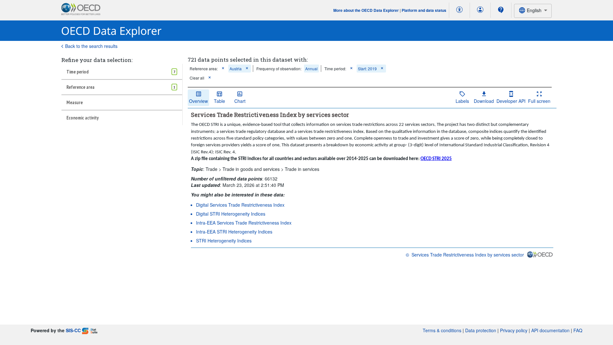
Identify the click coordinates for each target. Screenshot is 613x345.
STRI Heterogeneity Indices (224, 240)
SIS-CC (73, 330)
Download (484, 101)
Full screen (539, 101)
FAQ (577, 330)
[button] (223, 69)
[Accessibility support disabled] (459, 10)
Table (219, 101)
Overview (198, 101)
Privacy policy (513, 330)
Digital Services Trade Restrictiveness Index (240, 205)
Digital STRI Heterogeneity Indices (230, 214)
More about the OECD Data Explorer (366, 10)
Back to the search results (91, 46)
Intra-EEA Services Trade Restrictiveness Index (243, 222)
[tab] (121, 71)
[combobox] (533, 11)
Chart (240, 101)
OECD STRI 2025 (436, 159)
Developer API (511, 101)
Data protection (480, 330)
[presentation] (279, 69)
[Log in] (480, 10)
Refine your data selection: (96, 60)
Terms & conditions (442, 330)
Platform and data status (424, 10)
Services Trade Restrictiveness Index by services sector (468, 254)
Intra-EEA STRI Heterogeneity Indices (234, 231)
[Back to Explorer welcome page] (111, 31)
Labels (462, 101)
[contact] (501, 10)
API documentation (550, 330)
